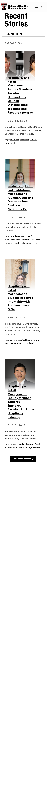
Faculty (13, 142)
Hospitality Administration (22, 443)
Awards (33, 139)
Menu (36, 6)
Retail (31, 343)
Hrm (7, 142)
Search (42, 6)
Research (24, 139)
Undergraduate (17, 339)
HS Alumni (14, 139)
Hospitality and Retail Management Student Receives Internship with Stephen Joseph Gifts (20, 297)
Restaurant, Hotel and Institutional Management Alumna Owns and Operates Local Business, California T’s (21, 197)
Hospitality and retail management (21, 242)
